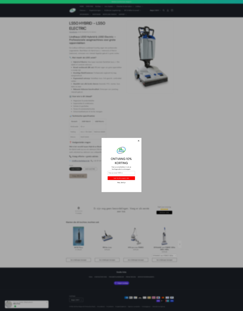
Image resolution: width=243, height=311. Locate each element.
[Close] (138, 131)
